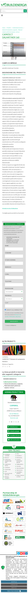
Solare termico (19, 470)
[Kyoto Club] (8, 519)
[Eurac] (20, 531)
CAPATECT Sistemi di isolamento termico (13, 360)
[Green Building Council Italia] (8, 543)
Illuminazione (19, 457)
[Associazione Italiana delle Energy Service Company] (20, 525)
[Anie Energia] (20, 519)
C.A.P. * (7, 302)
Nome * (7, 245)
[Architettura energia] (8, 525)
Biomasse (7, 457)
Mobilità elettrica (20, 464)
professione (9, 288)
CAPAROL (14, 405)
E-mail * (7, 274)
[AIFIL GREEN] (20, 537)
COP (6, 471)
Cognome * (8, 252)
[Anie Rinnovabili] (8, 501)
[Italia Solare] (8, 531)
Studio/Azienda (10, 260)
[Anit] (20, 501)
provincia (8, 295)
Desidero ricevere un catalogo (12, 238)
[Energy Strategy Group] (8, 507)
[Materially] (8, 513)
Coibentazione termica (17, 27)
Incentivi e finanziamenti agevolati (19, 461)
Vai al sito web (14, 418)
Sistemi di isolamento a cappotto (9, 29)
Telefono (8, 281)
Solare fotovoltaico (20, 468)
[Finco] (8, 537)
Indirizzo (8, 267)
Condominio (7, 467)
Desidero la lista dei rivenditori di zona (12, 240)
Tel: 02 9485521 (14, 414)
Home (3, 27)
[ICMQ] (20, 507)
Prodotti (9, 27)
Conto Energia (8, 469)
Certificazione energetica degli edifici (8, 461)
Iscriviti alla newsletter (14, 309)
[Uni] (20, 513)
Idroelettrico (19, 455)
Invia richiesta (14, 321)
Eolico (18, 453)
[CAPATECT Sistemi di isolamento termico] (14, 350)
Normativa (19, 466)
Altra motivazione (12, 242)
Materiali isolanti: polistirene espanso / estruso (12, 386)
